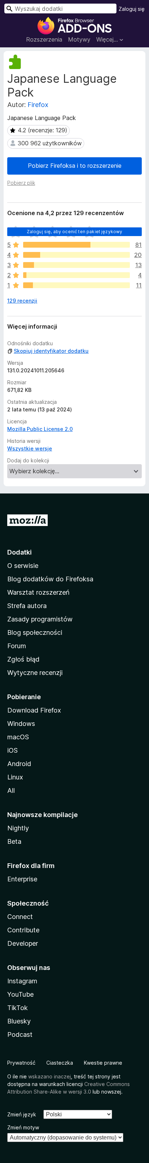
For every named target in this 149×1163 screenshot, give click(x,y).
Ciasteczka (59, 1063)
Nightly (18, 828)
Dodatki (19, 552)
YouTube (20, 994)
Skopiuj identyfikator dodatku (51, 351)
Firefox (37, 104)
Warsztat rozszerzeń (38, 592)
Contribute (23, 930)
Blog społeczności (34, 632)
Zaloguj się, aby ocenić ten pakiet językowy (75, 231)
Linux (15, 777)
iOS (12, 750)
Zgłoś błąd (23, 659)
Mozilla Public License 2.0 (40, 429)
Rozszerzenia (44, 39)
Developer (22, 943)
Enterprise (22, 879)
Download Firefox (34, 710)
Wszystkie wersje (29, 448)
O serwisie (22, 565)
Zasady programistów (40, 619)
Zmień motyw (23, 1127)
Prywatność (21, 1063)
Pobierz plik (21, 183)
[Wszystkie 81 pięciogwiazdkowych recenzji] (76, 245)
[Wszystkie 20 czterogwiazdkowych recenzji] (76, 255)
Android (19, 764)
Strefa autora (27, 606)
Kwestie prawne (103, 1063)
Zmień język (21, 1114)
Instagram (22, 981)
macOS (18, 737)
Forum (16, 646)
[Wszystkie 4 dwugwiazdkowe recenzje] (76, 275)
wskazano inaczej (49, 1076)
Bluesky (19, 1021)
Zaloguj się (132, 9)
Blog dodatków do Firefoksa (50, 579)
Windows (21, 723)
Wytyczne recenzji (35, 672)
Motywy (79, 39)
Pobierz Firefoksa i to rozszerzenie (75, 165)
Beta (14, 841)
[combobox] (60, 8)
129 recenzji (22, 301)
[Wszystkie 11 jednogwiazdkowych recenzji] (76, 285)
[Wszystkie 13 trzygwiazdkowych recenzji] (76, 265)
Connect (20, 916)
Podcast (20, 1034)
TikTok (17, 1008)
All (11, 790)
